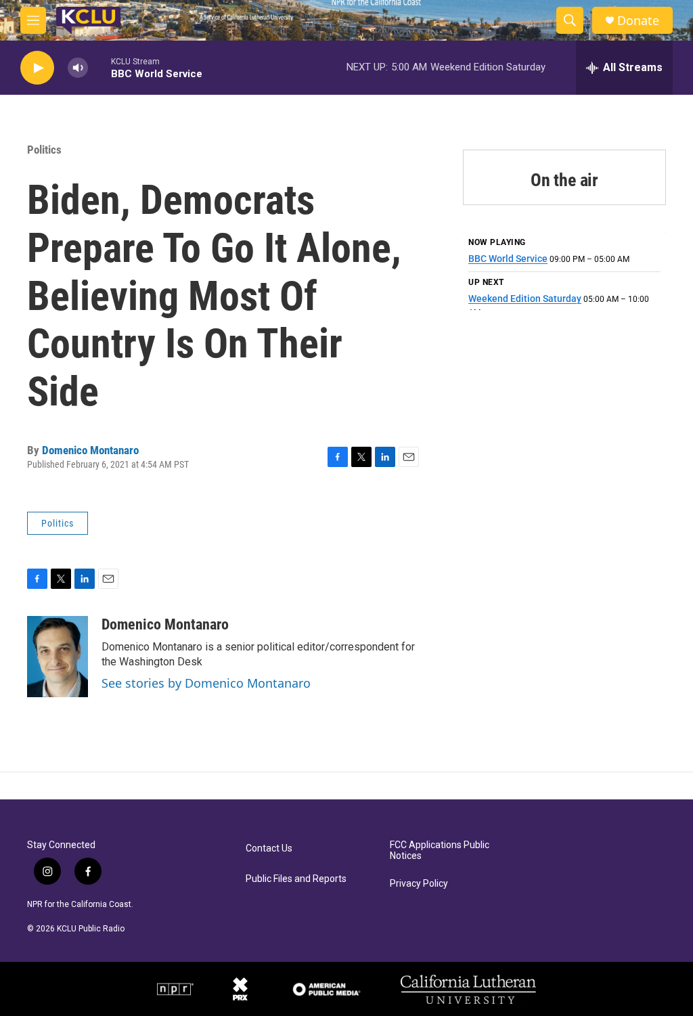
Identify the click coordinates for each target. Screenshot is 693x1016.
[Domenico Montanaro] (57, 656)
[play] (37, 68)
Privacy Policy (419, 884)
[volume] (77, 68)
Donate (638, 21)
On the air (564, 180)
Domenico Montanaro (90, 450)
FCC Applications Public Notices (439, 850)
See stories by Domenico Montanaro (206, 683)
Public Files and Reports (296, 879)
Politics (44, 149)
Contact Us (269, 848)
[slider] (99, 67)
